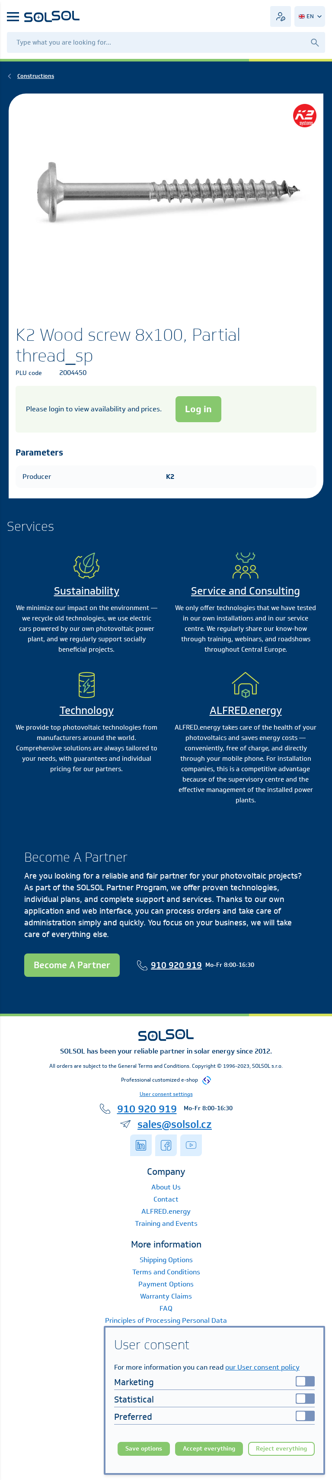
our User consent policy (262, 1367)
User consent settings (166, 1094)
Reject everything (281, 1448)
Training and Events (166, 1223)
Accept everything (209, 1448)
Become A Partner (72, 965)
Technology (87, 710)
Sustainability (86, 590)
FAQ (166, 1308)
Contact (166, 1199)
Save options (143, 1448)
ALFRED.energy (246, 710)
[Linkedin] (141, 1145)
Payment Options (166, 1284)
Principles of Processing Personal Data (166, 1320)
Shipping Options (166, 1260)
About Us (166, 1187)
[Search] (314, 42)
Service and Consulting (245, 590)
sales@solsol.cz (174, 1124)
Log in (198, 409)
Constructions (35, 76)
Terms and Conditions (166, 1272)
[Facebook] (166, 1145)
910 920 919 (176, 965)
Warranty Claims (166, 1296)
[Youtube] (191, 1145)
